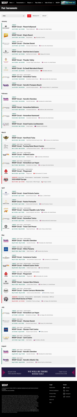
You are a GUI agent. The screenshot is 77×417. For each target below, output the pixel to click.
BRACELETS (36, 16)
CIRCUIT (44, 16)
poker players (33, 409)
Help (50, 402)
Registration (52, 387)
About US (51, 399)
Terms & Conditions (53, 390)
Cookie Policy (52, 396)
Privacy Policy (52, 393)
